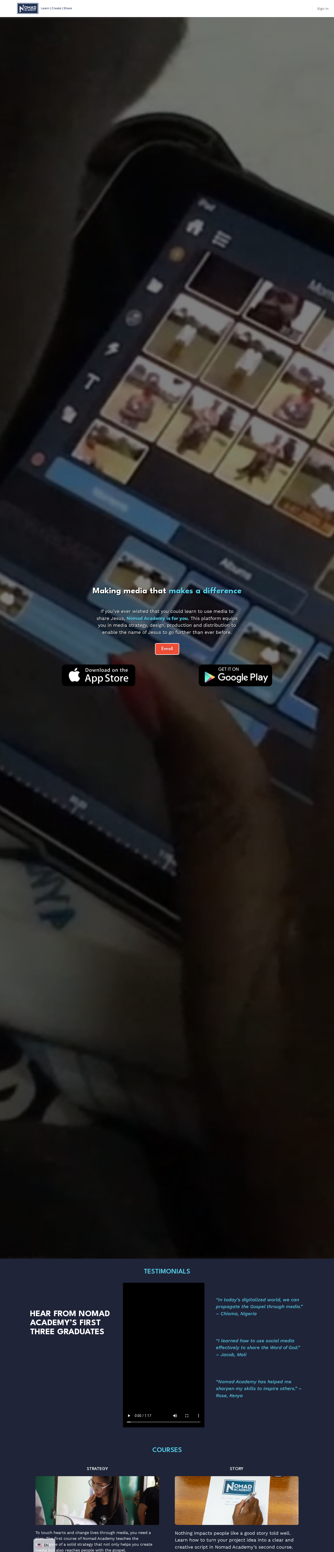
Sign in (323, 8)
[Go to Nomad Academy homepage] (45, 8)
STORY (237, 1469)
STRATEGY (97, 1469)
